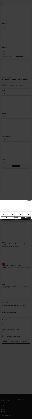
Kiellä (6, 217)
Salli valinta (16, 217)
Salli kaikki (26, 217)
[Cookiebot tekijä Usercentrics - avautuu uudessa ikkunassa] (27, 200)
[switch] (12, 214)
